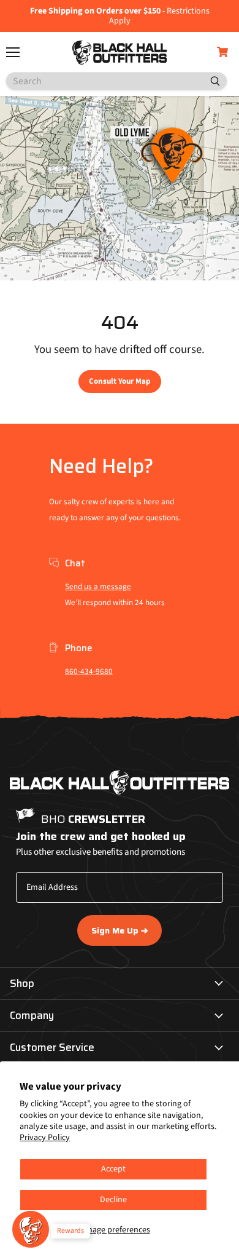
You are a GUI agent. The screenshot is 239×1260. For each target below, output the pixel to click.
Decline (113, 1200)
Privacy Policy (45, 1137)
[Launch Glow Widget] (30, 1229)
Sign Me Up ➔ (119, 930)
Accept (113, 1169)
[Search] (210, 81)
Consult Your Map (120, 381)
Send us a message (98, 586)
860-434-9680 (89, 671)
